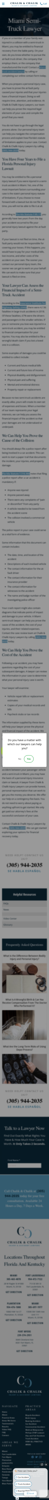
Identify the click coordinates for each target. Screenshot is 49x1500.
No (19, 758)
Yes (29, 758)
